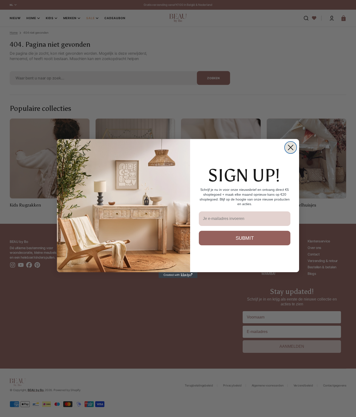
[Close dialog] (291, 147)
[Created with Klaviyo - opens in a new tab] (178, 275)
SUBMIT (245, 238)
